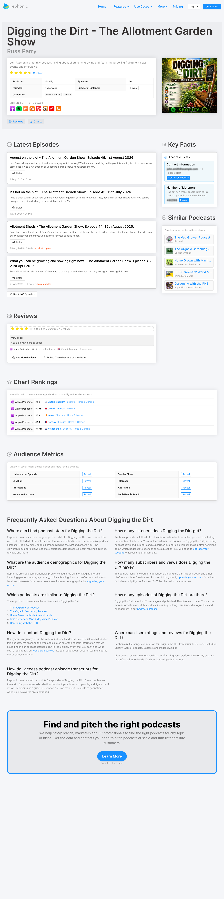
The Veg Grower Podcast (192, 237)
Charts (37, 121)
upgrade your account (190, 577)
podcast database (147, 608)
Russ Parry (22, 51)
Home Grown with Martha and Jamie (193, 260)
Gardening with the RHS (191, 283)
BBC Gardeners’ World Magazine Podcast (193, 272)
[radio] (11, 72)
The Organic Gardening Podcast (193, 249)
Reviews (17, 121)
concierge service (43, 650)
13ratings (38, 73)
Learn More (112, 756)
